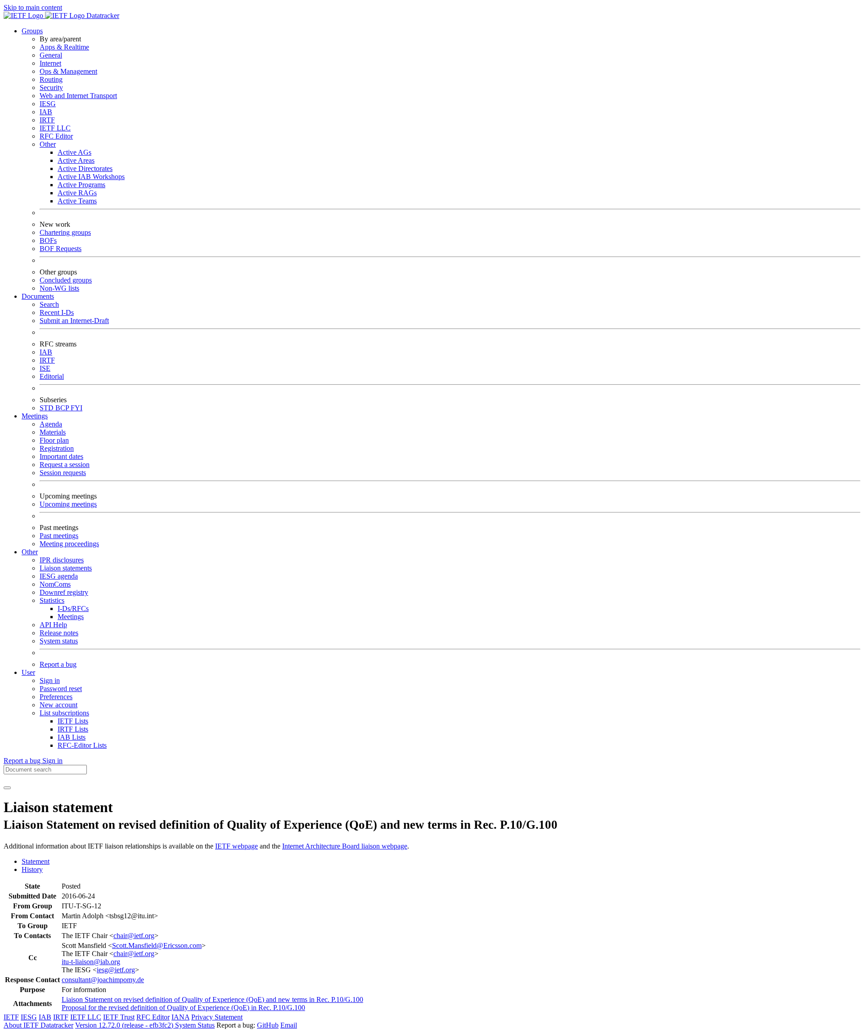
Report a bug (58, 664)
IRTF (47, 120)
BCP (63, 408)
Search (49, 304)
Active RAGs (77, 193)
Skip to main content (33, 7)
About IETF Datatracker (38, 1025)
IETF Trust (119, 1017)
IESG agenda (59, 576)
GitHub (268, 1025)
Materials (53, 432)
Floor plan (54, 440)
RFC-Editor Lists (82, 745)
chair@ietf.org (133, 935)
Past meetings (59, 535)
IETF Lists (73, 721)
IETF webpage (236, 846)
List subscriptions (64, 713)
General (51, 55)
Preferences (56, 697)
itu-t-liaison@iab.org (91, 962)
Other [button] (30, 552)
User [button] (28, 672)
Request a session (65, 464)
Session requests (63, 472)
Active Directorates (85, 168)
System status (59, 641)
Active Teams (77, 201)
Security (51, 87)
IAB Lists (72, 737)
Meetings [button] (35, 416)
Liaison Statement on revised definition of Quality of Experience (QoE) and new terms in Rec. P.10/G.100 (212, 999)
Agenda (51, 424)
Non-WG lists (59, 288)
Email (288, 1025)
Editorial (52, 376)
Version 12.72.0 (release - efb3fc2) (125, 1025)
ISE (45, 368)
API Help (53, 625)
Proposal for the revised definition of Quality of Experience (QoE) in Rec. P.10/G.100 (183, 1007)
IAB (46, 112)
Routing (51, 79)
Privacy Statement (217, 1017)
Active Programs (81, 185)
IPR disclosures (62, 560)
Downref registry (64, 592)
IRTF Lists (73, 729)
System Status (195, 1025)
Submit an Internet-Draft (74, 320)
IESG (48, 104)
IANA (180, 1017)
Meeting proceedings (69, 544)
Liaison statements (66, 568)
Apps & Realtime (64, 47)
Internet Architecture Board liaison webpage (344, 846)
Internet (50, 63)
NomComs (55, 584)
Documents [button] (38, 296)
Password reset (61, 688)
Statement (36, 861)
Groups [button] (32, 31)
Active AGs (74, 152)
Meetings (71, 616)
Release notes (59, 633)
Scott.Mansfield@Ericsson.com (157, 945)
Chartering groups (65, 232)
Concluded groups (66, 280)
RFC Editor (56, 136)
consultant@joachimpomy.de (103, 980)
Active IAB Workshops (91, 176)
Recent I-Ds (57, 312)
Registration (57, 448)
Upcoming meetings (68, 504)
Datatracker (102, 15)
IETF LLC (55, 128)
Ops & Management (68, 71)
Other (48, 144)
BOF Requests (60, 248)
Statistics (52, 600)
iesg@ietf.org (116, 970)
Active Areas (76, 160)
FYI (76, 408)
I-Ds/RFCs (73, 608)
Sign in (50, 680)
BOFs (48, 240)
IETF (11, 1017)
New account (58, 705)
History (32, 869)
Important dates (61, 456)
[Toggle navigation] (7, 787)
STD (47, 408)
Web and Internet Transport (78, 95)
